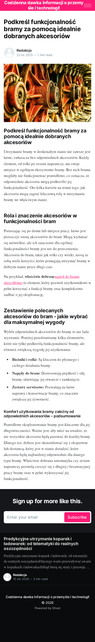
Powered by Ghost (48, 608)
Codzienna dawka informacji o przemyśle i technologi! (47, 597)
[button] (87, 5)
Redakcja (24, 50)
